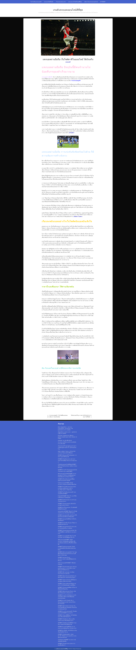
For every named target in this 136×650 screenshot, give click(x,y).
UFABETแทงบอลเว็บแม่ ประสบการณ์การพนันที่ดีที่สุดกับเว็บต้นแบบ (67, 559)
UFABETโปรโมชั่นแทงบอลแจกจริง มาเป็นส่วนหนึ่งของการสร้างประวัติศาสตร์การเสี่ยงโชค (67, 488)
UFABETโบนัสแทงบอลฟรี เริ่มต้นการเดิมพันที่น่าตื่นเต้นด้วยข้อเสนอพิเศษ (67, 548)
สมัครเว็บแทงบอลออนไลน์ (91, 1)
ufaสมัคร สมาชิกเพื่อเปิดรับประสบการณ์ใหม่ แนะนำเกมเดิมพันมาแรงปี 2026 (67, 442)
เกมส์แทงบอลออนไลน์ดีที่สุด (68, 10)
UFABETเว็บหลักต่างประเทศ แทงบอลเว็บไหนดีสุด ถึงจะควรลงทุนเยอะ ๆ (67, 460)
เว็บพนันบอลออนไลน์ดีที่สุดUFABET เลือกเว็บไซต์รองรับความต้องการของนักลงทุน (67, 466)
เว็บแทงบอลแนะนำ (61, 1)
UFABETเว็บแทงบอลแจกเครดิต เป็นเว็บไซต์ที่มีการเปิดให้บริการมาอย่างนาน (67, 532)
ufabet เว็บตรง (78, 216)
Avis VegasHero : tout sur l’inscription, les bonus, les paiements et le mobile (65, 428)
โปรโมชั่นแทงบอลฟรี (36, 1)
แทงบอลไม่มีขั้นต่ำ (48, 1)
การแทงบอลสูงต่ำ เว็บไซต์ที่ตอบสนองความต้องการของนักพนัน (57, 416)
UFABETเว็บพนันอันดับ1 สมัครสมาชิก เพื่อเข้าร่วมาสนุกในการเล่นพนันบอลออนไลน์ (67, 636)
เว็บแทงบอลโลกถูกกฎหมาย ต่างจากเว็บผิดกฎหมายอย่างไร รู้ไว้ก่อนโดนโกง (67, 447)
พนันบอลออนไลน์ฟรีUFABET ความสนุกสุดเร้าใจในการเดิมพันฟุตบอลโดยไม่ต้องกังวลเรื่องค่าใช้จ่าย (67, 475)
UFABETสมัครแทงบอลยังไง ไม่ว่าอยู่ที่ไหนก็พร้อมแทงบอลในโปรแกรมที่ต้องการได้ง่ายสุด (67, 553)
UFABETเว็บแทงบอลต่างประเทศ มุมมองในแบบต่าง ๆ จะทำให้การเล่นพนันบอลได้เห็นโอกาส (67, 568)
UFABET (71, 132)
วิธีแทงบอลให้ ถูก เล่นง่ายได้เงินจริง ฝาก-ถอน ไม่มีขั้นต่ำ (81, 416)
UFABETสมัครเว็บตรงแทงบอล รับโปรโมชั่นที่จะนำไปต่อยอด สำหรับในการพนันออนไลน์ (67, 607)
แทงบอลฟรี (67, 62)
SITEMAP (102, 1)
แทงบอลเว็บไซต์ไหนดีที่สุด (75, 1)
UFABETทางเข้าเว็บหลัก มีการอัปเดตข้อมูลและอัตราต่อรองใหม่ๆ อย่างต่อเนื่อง (67, 602)
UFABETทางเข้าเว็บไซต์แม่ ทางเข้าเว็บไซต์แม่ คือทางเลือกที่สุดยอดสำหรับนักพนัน (67, 596)
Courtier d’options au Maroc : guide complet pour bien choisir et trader (67, 437)
